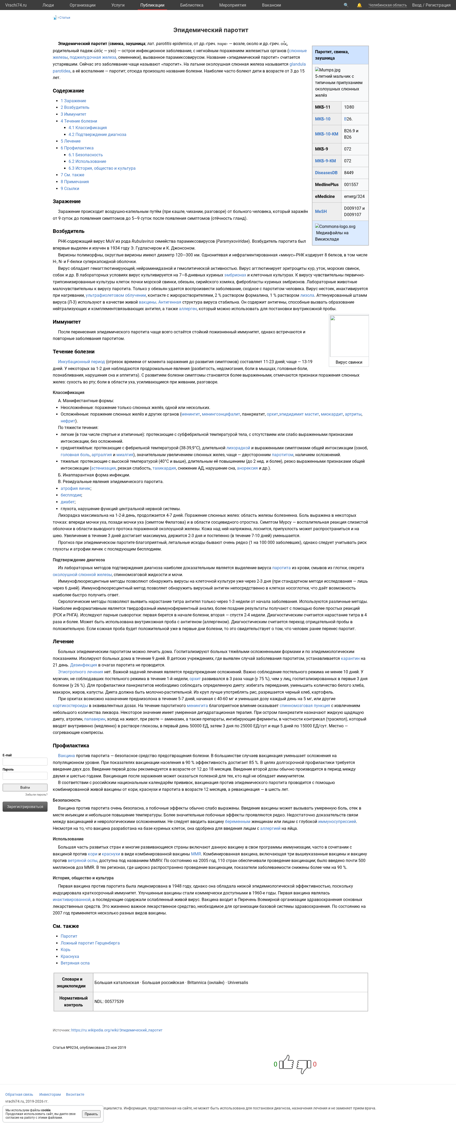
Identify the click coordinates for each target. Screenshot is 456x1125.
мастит (312, 414)
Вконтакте (75, 1094)
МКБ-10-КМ (326, 134)
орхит (272, 414)
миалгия (124, 454)
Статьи (64, 18)
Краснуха (70, 956)
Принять (91, 1114)
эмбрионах (235, 274)
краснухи (111, 853)
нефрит (68, 420)
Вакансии (271, 5)
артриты (353, 414)
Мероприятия (232, 5)
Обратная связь (19, 1094)
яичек (85, 488)
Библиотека (191, 5)
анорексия (247, 468)
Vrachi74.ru (16, 5)
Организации (83, 5)
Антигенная (169, 302)
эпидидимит (291, 414)
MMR (196, 853)
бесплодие (71, 495)
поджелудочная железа (93, 57)
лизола (307, 295)
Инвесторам (50, 1094)
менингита (197, 705)
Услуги (118, 5)
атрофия (69, 488)
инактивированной (72, 899)
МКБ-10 (322, 118)
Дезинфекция (83, 665)
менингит (190, 414)
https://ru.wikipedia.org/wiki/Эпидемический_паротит (117, 1030)
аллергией (270, 828)
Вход (417, 5)
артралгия (102, 454)
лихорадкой (238, 447)
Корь (65, 949)
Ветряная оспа (75, 963)
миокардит (332, 414)
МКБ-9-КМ (325, 160)
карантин (350, 658)
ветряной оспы (82, 860)
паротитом (282, 454)
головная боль (75, 454)
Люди (48, 5)
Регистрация (438, 5)
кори (92, 853)
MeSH (321, 211)
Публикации (152, 5)
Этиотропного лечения (80, 671)
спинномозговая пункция (305, 705)
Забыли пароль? (36, 794)
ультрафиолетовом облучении (116, 295)
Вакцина (66, 755)
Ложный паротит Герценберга (90, 943)
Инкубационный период (81, 361)
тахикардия (164, 468)
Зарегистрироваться (25, 807)
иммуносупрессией (337, 821)
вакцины (147, 302)
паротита (281, 567)
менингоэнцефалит (221, 414)
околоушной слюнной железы (82, 574)
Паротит (69, 936)
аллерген (188, 308)
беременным (237, 821)
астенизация (103, 468)
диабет (68, 501)
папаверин (94, 719)
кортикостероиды (70, 705)
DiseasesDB (326, 172)
